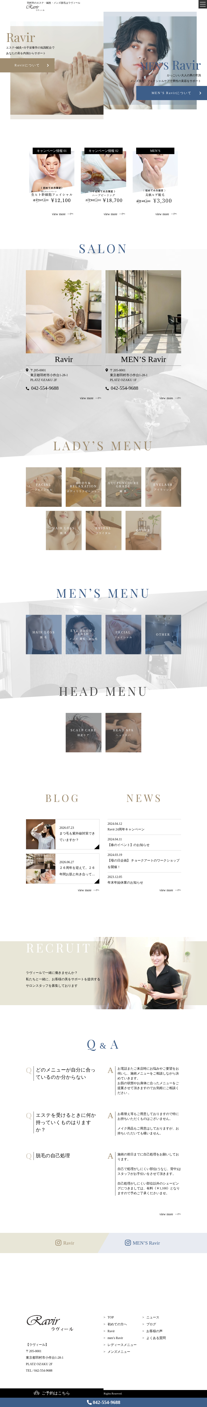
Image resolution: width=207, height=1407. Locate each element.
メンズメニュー (119, 1351)
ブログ (151, 1324)
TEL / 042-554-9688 (39, 1370)
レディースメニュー (122, 1345)
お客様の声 (154, 1331)
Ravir (111, 1331)
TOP (111, 1317)
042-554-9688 (106, 1402)
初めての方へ (117, 1324)
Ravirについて (27, 65)
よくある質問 (156, 1338)
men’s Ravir (115, 1338)
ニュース (152, 1317)
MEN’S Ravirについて (172, 93)
